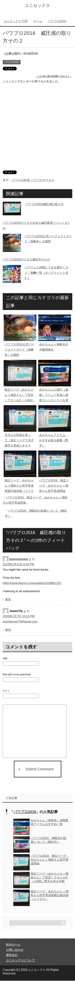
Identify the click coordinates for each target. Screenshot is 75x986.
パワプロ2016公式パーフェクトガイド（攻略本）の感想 (19, 349)
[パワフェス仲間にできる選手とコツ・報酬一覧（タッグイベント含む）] (12, 280)
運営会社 (12, 955)
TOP (16, 21)
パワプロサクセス (42, 180)
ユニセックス (37, 5)
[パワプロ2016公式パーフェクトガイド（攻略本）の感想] (12, 249)
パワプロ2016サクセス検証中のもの (26, 259)
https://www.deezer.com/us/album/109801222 (32, 583)
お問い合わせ (14, 949)
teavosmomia (18, 559)
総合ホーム (13, 944)
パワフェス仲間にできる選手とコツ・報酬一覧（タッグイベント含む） (46, 273)
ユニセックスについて (20, 960)
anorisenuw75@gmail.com (20, 621)
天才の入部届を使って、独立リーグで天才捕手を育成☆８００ (19, 440)
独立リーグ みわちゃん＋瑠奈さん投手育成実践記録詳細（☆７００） (49, 895)
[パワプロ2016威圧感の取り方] (12, 212)
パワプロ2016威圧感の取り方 (44, 204)
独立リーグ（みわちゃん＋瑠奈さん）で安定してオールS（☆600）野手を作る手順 (49, 877)
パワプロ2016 (12, 62)
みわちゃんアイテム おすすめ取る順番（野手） (53, 440)
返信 (8, 599)
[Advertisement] (37, 124)
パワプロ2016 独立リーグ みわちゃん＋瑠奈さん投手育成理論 (54, 485)
